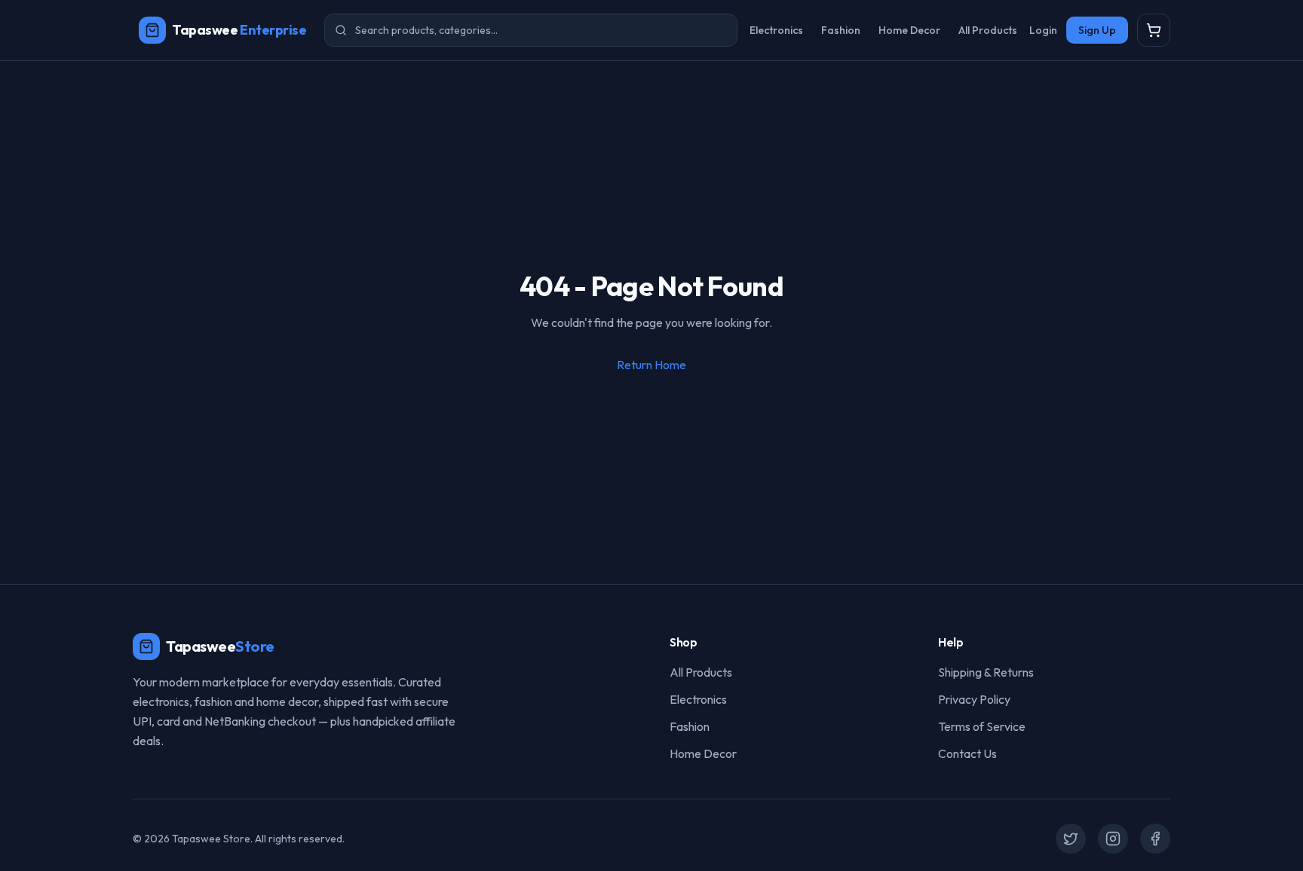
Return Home (651, 364)
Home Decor (909, 30)
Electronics (776, 30)
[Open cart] (1153, 30)
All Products (987, 30)
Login (1043, 30)
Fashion (840, 30)
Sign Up (1097, 30)
